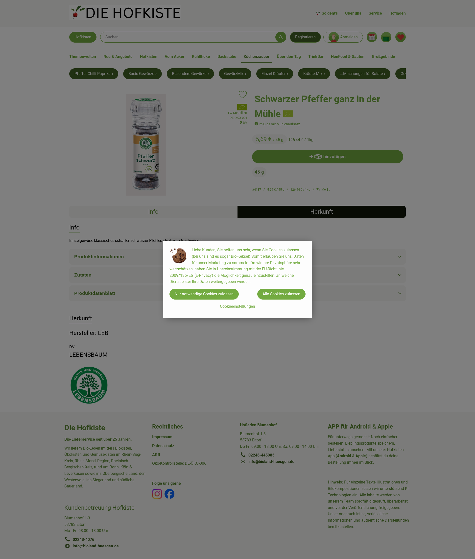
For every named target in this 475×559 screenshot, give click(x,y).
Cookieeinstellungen (237, 306)
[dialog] (237, 279)
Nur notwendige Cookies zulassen (204, 294)
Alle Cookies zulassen (281, 294)
